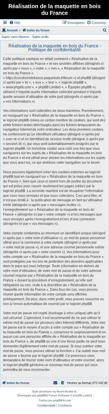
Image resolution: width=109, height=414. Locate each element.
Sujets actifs (40, 36)
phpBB (41, 395)
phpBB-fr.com (62, 400)
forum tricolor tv (66, 391)
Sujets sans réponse (15, 36)
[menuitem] (14, 22)
